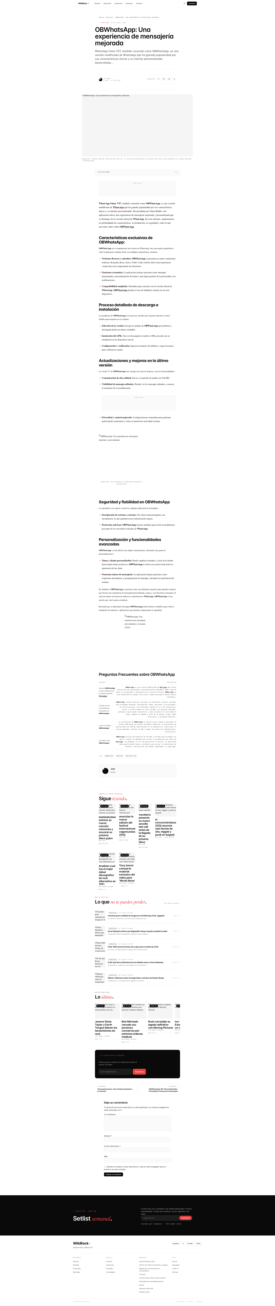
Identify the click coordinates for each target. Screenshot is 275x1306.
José (108, 78)
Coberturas (118, 3)
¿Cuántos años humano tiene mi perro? (152, 1278)
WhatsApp (119, 756)
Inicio (101, 17)
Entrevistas (107, 3)
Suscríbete (192, 3)
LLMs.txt (175, 1268)
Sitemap (175, 1272)
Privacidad (180, 1301)
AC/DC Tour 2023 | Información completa (153, 1265)
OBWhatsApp (109, 756)
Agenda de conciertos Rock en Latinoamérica (149, 1270)
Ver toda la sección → (172, 903)
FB (164, 79)
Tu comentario (110, 1114)
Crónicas (109, 1261)
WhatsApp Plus (131, 756)
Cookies (199, 1301)
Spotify (141, 1285)
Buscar (174, 1261)
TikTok (198, 1243)
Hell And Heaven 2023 (146, 1261)
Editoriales (76, 1272)
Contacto (139, 3)
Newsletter (176, 1265)
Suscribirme (139, 1072)
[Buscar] (184, 3)
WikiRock (82, 3)
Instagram (175, 1243)
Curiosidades (110, 1272)
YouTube (190, 1243)
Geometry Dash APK (146, 1288)
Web (106, 1156)
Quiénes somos (144, 1292)
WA (169, 79)
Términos (190, 1301)
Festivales (129, 3)
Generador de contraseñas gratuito (151, 1281)
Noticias (97, 3)
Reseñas (76, 1265)
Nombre (108, 1136)
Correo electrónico (112, 1146)
